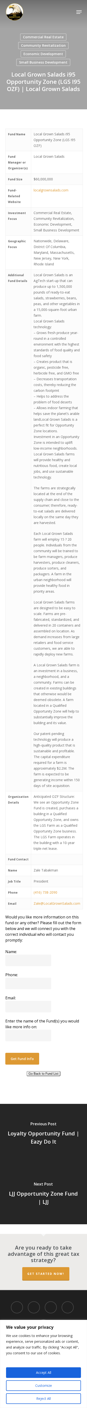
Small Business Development (43, 62)
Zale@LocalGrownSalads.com (57, 903)
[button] (79, 12)
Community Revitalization (43, 45)
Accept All (43, 1372)
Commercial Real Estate (43, 37)
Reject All (43, 1398)
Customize (43, 1385)
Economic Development (43, 54)
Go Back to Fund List (43, 1073)
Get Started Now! (45, 1274)
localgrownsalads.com (51, 190)
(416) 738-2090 (45, 892)
